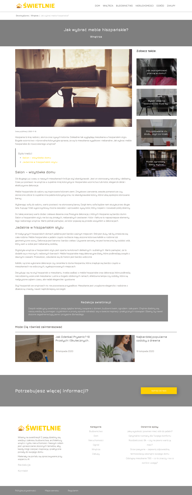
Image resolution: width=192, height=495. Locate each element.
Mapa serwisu (52, 490)
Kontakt (23, 470)
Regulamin (73, 490)
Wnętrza (108, 5)
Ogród (160, 5)
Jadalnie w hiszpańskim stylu (39, 162)
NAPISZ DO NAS (158, 391)
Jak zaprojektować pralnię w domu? (156, 72)
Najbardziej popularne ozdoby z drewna (151, 338)
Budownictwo (124, 5)
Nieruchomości (145, 5)
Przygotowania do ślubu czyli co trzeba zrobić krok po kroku (156, 133)
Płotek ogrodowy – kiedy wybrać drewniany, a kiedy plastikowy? (157, 163)
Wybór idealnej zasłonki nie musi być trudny (156, 102)
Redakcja (24, 464)
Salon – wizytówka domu (36, 157)
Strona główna (22, 15)
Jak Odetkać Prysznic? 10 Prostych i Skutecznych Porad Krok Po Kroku (73, 338)
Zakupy (171, 5)
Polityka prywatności (25, 490)
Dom (97, 5)
